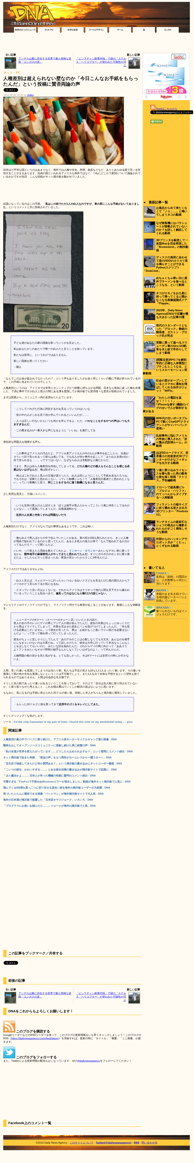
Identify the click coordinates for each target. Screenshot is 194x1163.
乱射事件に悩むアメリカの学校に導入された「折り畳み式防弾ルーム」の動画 (171, 440)
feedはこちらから (166, 108)
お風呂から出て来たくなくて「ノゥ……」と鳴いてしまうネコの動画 (171, 211)
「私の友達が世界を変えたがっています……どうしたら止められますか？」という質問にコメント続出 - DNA (68, 751)
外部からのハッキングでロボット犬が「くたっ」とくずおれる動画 (171, 542)
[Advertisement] (96, 43)
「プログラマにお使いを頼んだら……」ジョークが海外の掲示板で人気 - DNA (49, 805)
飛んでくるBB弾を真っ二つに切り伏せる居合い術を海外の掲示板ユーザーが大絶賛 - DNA (56, 787)
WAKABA (162, 607)
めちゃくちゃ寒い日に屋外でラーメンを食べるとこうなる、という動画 (171, 281)
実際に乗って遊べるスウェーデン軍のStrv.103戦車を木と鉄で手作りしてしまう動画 (171, 347)
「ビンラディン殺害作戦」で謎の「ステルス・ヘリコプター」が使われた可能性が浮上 (101, 62)
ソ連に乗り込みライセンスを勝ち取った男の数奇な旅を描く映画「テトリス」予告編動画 (171, 475)
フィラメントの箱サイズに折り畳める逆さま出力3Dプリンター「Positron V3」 (172, 509)
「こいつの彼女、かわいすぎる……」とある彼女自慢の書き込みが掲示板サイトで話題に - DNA (60, 769)
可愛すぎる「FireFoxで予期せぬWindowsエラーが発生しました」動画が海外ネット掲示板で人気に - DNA (67, 781)
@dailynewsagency (88, 1060)
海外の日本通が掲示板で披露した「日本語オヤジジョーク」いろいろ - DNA (48, 799)
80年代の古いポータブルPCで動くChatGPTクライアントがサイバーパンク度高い (172, 423)
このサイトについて (81, 1142)
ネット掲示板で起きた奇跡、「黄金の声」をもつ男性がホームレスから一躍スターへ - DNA (57, 757)
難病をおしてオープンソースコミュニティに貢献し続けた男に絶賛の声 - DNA (49, 745)
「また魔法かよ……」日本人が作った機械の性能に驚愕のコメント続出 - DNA (49, 775)
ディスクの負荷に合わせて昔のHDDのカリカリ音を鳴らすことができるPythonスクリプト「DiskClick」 (165, 264)
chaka (30, 95)
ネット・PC (11, 73)
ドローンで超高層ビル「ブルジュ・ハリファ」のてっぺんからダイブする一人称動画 (171, 492)
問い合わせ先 (149, 1142)
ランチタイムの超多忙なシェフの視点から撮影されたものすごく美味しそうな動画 (171, 526)
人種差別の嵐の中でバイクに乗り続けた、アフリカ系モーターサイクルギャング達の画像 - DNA (60, 739)
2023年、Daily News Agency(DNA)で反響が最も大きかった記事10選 (172, 314)
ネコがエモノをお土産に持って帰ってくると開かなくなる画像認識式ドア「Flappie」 (171, 298)
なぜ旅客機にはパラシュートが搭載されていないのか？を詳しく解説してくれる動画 (171, 228)
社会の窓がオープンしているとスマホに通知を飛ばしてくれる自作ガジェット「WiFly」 (171, 385)
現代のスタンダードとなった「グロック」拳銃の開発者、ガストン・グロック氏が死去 (171, 330)
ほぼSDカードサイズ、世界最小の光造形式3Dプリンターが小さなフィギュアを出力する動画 (172, 457)
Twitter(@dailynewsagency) (113, 1142)
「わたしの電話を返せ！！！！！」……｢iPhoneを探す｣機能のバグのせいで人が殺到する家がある (165, 404)
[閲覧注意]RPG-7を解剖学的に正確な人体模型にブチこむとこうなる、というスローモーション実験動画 (165, 366)
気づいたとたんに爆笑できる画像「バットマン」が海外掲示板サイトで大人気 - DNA (53, 793)
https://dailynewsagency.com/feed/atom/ (35, 1038)
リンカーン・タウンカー (83, 550)
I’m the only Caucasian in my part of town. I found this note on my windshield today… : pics (73, 721)
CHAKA (161, 573)
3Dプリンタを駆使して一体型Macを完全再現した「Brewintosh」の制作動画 (172, 245)
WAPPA (161, 590)
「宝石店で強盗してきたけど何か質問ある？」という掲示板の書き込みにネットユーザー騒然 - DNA (62, 763)
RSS (136, 1142)
